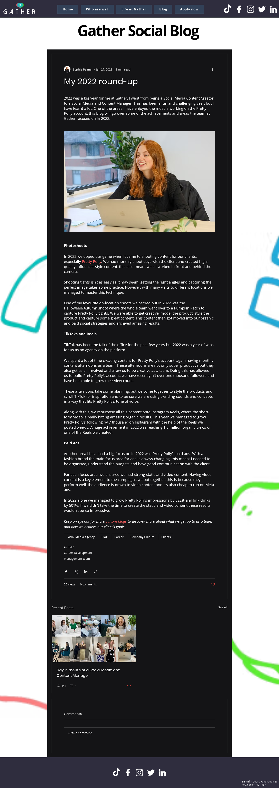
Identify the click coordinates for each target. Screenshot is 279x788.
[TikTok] (228, 9)
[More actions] (212, 69)
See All (223, 607)
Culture (69, 547)
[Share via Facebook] (66, 572)
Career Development (78, 553)
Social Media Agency (81, 537)
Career (119, 537)
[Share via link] (96, 572)
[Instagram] (251, 9)
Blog (104, 537)
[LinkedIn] (273, 9)
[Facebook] (239, 9)
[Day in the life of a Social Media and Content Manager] (94, 638)
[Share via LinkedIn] (86, 572)
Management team (77, 558)
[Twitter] (262, 9)
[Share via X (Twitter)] (76, 572)
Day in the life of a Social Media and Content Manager (88, 672)
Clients (166, 537)
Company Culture (142, 537)
